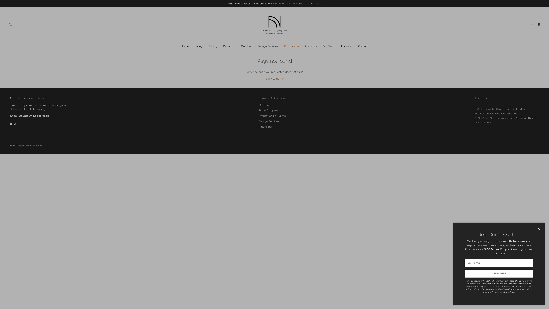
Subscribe (499, 273)
